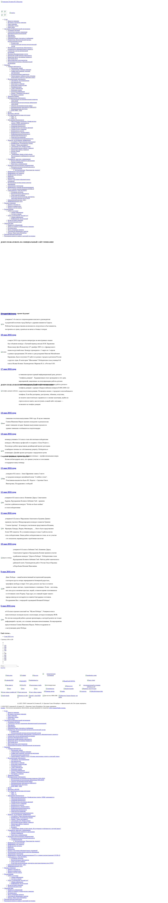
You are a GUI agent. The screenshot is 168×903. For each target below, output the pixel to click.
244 (5, 659)
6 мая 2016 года (8, 606)
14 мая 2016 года (8, 413)
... (4, 652)
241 (5, 655)
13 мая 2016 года (8, 468)
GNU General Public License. (57, 708)
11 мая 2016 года (8, 513)
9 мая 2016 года (8, 571)
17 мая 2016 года (8, 369)
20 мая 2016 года (8, 314)
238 (5, 650)
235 (5, 645)
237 (5, 648)
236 (5, 647)
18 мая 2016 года (8, 335)
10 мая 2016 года (8, 544)
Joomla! (3, 708)
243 (5, 658)
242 (5, 656)
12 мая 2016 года (8, 492)
